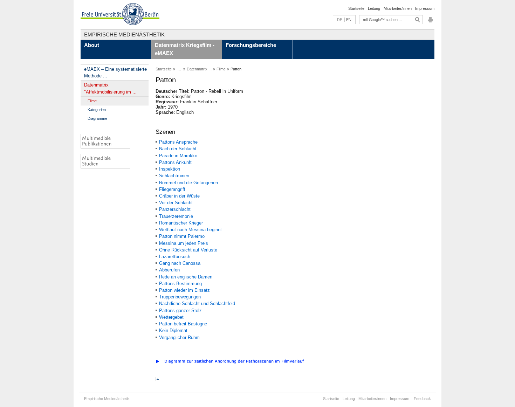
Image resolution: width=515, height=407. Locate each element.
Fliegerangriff (172, 189)
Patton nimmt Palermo (182, 236)
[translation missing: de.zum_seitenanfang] (158, 379)
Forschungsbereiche (251, 45)
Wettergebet (171, 317)
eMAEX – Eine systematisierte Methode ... (115, 72)
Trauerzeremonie (176, 216)
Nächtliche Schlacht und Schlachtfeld (197, 303)
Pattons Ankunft (175, 162)
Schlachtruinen (174, 175)
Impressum (424, 8)
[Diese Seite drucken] (430, 21)
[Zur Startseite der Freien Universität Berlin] (120, 14)
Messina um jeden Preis (183, 243)
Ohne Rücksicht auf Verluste (188, 250)
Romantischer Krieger (181, 223)
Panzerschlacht (175, 209)
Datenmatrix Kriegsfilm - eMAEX (184, 49)
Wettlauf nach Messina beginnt (190, 229)
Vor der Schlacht (176, 202)
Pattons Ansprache (178, 142)
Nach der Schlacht (178, 148)
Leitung (374, 8)
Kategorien (97, 110)
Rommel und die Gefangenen (188, 182)
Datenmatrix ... (199, 69)
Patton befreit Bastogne (183, 323)
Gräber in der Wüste (179, 196)
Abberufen (169, 270)
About (91, 45)
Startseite (356, 8)
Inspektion (169, 169)
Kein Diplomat (173, 330)
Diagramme (97, 118)
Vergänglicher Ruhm (179, 337)
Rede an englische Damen (185, 277)
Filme (92, 101)
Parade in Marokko (178, 155)
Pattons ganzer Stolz (180, 310)
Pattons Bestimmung (180, 283)
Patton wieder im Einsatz (184, 290)
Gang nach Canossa (179, 263)
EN (348, 20)
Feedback (422, 398)
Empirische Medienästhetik (124, 34)
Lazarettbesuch (174, 256)
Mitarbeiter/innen (398, 8)
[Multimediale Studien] (112, 161)
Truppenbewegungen (180, 296)
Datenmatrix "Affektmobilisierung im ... (110, 88)
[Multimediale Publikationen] (112, 141)
